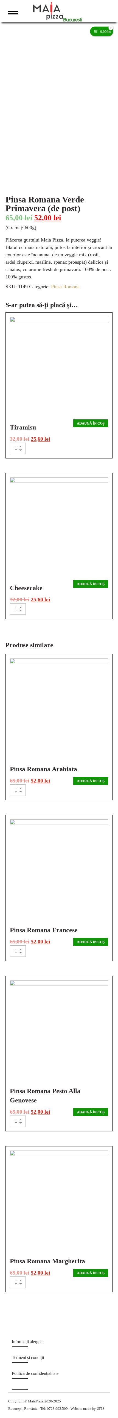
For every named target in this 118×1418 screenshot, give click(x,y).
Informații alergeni (28, 1341)
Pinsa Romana (65, 286)
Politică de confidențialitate (35, 1373)
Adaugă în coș (91, 423)
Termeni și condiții (28, 1357)
